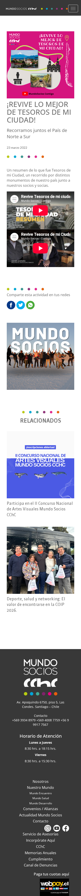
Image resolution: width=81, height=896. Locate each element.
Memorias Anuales (40, 852)
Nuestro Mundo (40, 787)
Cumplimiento (41, 859)
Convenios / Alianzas (40, 808)
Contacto (40, 821)
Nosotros (41, 781)
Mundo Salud (40, 798)
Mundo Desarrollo (40, 803)
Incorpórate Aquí (40, 840)
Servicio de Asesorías (40, 834)
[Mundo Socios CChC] (37, 8)
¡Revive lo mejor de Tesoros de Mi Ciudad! (39, 112)
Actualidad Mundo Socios (40, 815)
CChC (40, 846)
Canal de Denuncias (40, 865)
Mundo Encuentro (40, 793)
